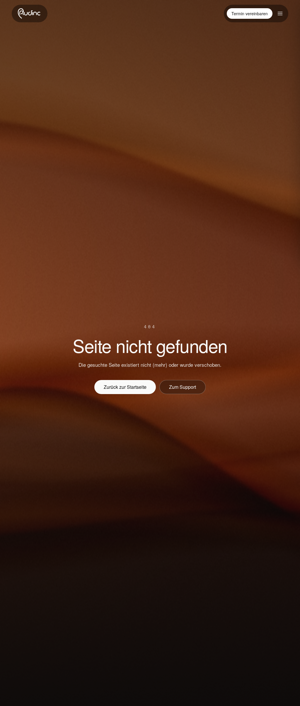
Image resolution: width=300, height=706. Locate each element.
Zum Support (182, 387)
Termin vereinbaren (249, 13)
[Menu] (280, 13)
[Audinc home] (29, 13)
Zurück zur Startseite (125, 387)
